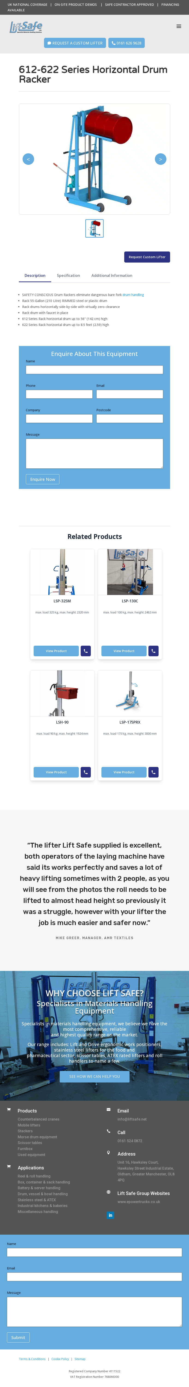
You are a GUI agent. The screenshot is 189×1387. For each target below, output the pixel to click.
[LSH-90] (62, 693)
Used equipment (31, 1155)
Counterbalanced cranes (38, 1119)
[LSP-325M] (62, 572)
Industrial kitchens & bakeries (43, 1206)
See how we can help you (94, 1076)
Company (33, 410)
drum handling (133, 295)
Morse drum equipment (37, 1137)
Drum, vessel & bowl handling (43, 1194)
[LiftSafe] (25, 27)
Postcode (103, 410)
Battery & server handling (39, 1188)
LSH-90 (62, 722)
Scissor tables (30, 1143)
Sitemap (80, 1359)
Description (35, 275)
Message (33, 434)
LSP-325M (62, 600)
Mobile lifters (29, 1125)
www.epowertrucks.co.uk (139, 1202)
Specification (68, 275)
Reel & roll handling (34, 1176)
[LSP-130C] (130, 572)
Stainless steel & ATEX (37, 1200)
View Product (56, 651)
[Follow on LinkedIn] (110, 1215)
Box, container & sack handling (44, 1182)
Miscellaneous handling (38, 1212)
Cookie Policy (60, 1359)
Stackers (25, 1131)
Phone (30, 385)
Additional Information (112, 275)
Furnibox (25, 1149)
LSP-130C (130, 600)
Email (100, 385)
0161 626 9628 (126, 43)
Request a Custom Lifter (75, 43)
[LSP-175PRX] (130, 693)
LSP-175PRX (130, 722)
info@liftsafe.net (132, 1119)
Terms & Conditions (32, 1359)
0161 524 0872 (130, 1141)
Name (30, 361)
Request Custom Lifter (147, 257)
